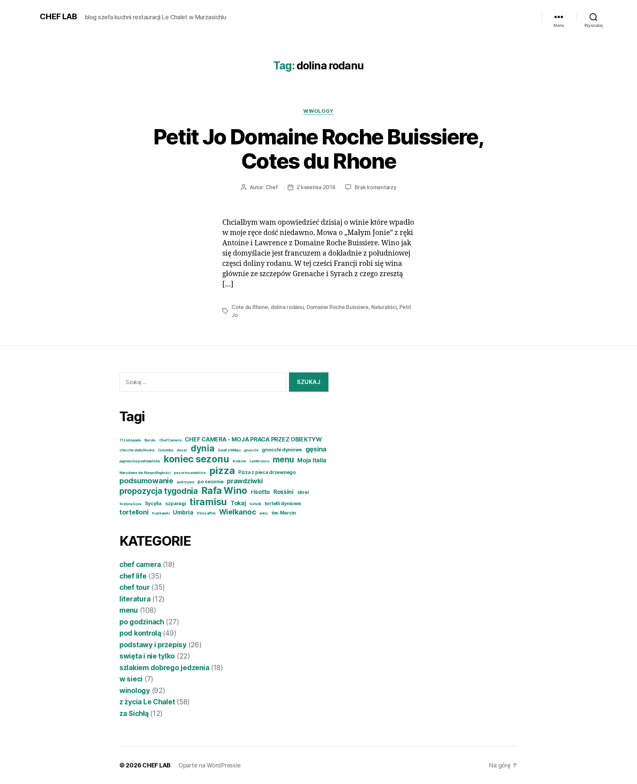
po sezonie (210, 481)
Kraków (239, 461)
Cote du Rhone (250, 307)
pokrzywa (185, 482)
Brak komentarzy (375, 187)
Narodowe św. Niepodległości (145, 473)
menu (283, 459)
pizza (222, 470)
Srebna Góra (130, 504)
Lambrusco (259, 461)
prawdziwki (244, 481)
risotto (260, 491)
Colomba (165, 450)
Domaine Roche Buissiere (338, 307)
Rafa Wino (224, 490)
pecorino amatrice (189, 473)
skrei (303, 492)
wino (263, 513)
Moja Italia (311, 460)
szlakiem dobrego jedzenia (164, 668)
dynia (202, 448)
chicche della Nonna (136, 450)
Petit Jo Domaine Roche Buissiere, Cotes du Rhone (318, 149)
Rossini (283, 491)
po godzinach (141, 622)
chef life (133, 576)
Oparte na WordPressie (209, 765)
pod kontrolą (140, 633)
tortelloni (133, 512)
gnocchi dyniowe (282, 449)
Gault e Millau (229, 450)
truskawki (161, 513)
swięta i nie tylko (147, 656)
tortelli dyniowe (282, 503)
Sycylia (153, 503)
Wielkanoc (237, 512)
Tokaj (238, 503)
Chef (272, 187)
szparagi (175, 503)
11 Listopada (130, 440)
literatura (134, 599)
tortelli (255, 504)
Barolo (150, 440)
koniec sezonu (196, 459)
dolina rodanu (287, 307)
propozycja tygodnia (158, 491)
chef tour (134, 587)
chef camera (140, 564)
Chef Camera (170, 440)
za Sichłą (134, 713)
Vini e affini (206, 513)
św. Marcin (283, 512)
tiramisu (208, 502)
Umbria (183, 512)
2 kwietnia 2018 (316, 187)
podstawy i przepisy (152, 645)
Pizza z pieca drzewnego (267, 472)
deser (182, 450)
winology (318, 111)
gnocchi (251, 450)
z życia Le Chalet (147, 702)
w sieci (131, 679)
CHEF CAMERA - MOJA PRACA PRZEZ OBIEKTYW (253, 439)
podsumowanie (146, 480)
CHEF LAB (58, 17)
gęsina (316, 449)
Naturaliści (383, 307)
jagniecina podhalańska (139, 461)
